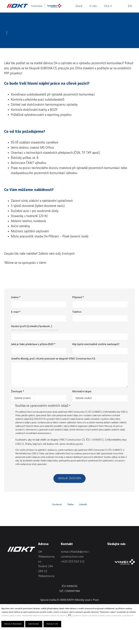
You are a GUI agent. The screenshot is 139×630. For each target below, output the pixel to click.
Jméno (16, 297)
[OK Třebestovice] (17, 6)
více (69, 615)
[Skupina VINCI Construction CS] (46, 6)
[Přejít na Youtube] (133, 552)
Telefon (76, 312)
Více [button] (107, 6)
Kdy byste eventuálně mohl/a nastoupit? (95, 344)
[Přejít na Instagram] (125, 552)
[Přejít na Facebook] (116, 552)
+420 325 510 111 (73, 561)
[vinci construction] (125, 561)
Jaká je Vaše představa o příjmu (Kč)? (33, 344)
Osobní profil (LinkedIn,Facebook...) (31, 326)
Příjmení (78, 297)
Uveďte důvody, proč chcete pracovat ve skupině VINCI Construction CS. (53, 358)
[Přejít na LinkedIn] (108, 552)
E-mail (16, 312)
